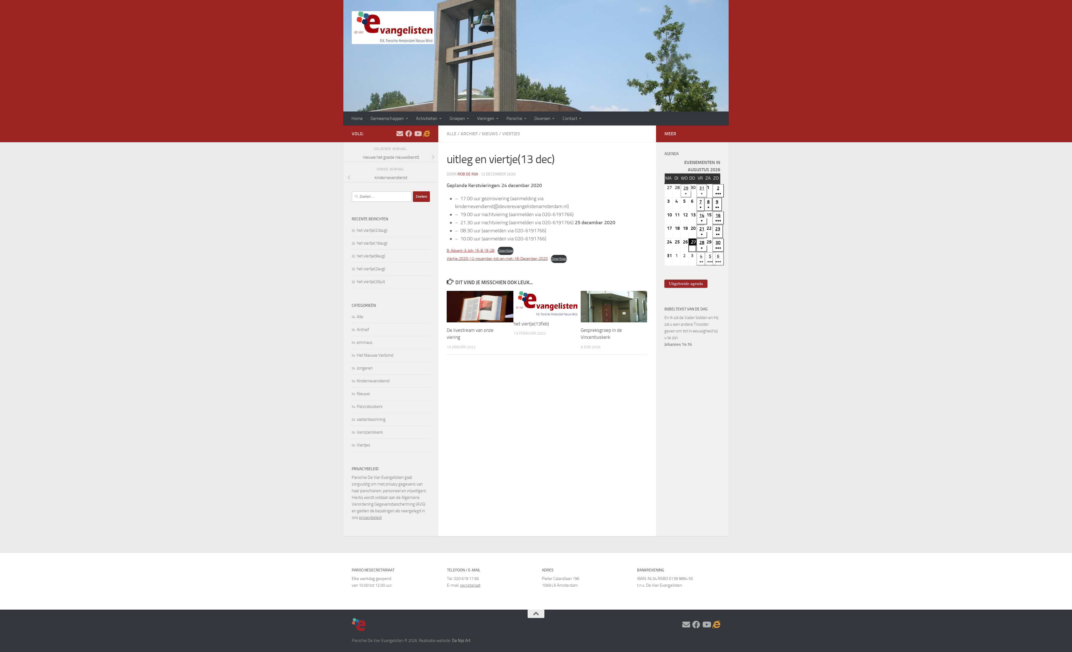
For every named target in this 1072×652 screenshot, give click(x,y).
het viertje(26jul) (371, 281)
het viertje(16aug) (372, 243)
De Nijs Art (461, 640)
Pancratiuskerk (369, 406)
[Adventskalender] (426, 133)
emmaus (364, 342)
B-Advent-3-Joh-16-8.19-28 (470, 250)
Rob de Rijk (468, 174)
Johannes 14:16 (678, 344)
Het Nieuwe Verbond (375, 355)
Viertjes (511, 133)
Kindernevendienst (373, 380)
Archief (469, 133)
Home (357, 118)
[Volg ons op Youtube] (417, 133)
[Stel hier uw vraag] (399, 133)
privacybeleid (370, 517)
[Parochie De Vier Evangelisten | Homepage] (393, 27)
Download (505, 250)
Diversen (542, 118)
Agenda (671, 153)
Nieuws (490, 133)
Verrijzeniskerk (370, 432)
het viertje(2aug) (371, 268)
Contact (570, 118)
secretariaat (470, 585)
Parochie (514, 118)
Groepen (457, 118)
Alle (451, 133)
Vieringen (485, 118)
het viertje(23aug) (372, 230)
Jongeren (365, 368)
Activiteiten (426, 118)
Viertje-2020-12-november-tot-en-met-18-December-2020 (497, 258)
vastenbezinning (371, 419)
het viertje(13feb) (531, 324)
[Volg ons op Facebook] (408, 133)
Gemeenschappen (387, 118)
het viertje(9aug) (371, 256)
